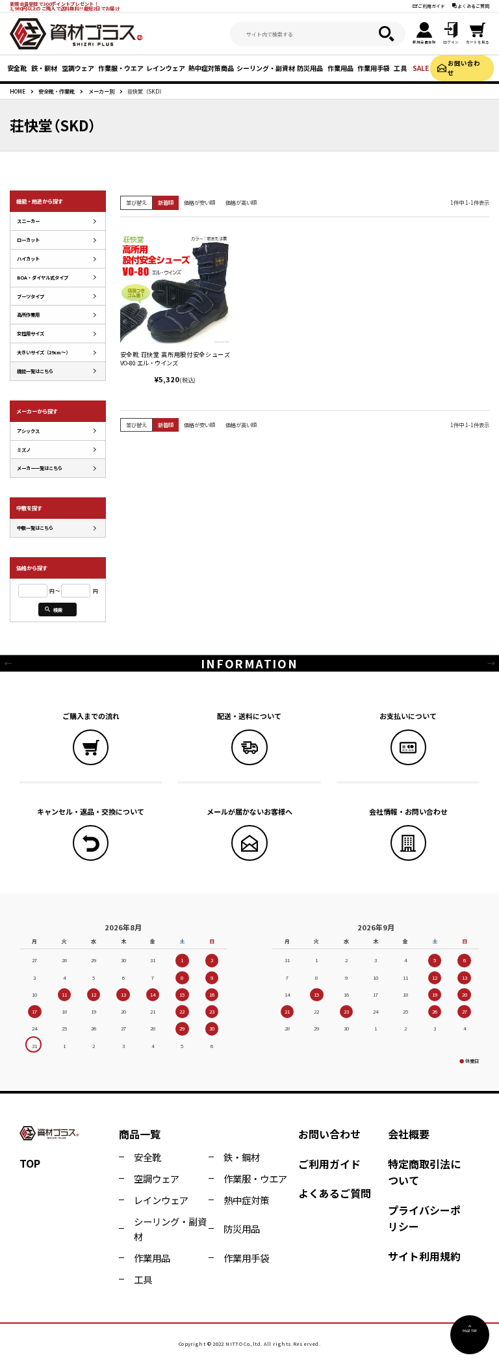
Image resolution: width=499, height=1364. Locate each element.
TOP (29, 1163)
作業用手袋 (246, 1258)
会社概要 (408, 1134)
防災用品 (242, 1228)
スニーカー (28, 220)
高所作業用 (28, 314)
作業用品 (152, 1258)
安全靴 (147, 1157)
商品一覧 (139, 1134)
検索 (57, 609)
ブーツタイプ (30, 296)
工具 (143, 1279)
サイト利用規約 (424, 1256)
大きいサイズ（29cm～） (43, 352)
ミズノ (24, 449)
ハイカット (28, 258)
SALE (421, 68)
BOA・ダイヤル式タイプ (42, 277)
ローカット (28, 239)
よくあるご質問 (473, 6)
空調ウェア (156, 1178)
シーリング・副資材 (170, 1228)
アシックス (28, 430)
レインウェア (161, 1200)
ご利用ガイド (431, 6)
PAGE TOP (470, 1331)
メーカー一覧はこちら (39, 467)
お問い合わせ (464, 68)
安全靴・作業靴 (56, 91)
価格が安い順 (199, 202)
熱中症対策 (246, 1200)
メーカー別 (101, 91)
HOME (17, 91)
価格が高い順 (241, 202)
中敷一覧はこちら (35, 527)
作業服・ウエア (255, 1178)
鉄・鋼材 (242, 1157)
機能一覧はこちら (35, 370)
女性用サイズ (30, 333)
